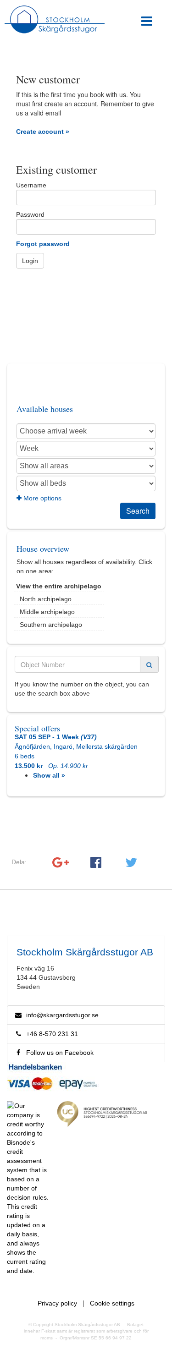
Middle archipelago (47, 611)
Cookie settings (112, 1303)
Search (138, 510)
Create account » (42, 131)
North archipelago (46, 599)
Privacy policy (57, 1303)
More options (41, 498)
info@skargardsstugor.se (62, 1015)
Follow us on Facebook (58, 1052)
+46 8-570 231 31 (50, 1033)
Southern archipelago (51, 624)
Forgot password (43, 243)
